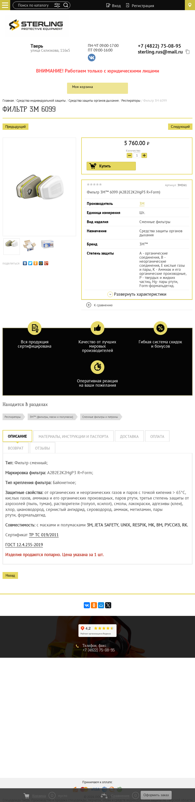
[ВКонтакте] (25, 262)
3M (141, 203)
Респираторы (13, 417)
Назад (10, 575)
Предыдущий (15, 127)
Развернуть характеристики (140, 294)
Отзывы (42, 448)
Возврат (15, 448)
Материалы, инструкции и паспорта (73, 436)
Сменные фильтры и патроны (100, 417)
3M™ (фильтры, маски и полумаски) (51, 417)
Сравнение (120, 796)
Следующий (180, 127)
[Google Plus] (47, 262)
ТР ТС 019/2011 (44, 535)
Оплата (157, 436)
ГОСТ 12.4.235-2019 (24, 544)
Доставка (129, 436)
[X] (108, 605)
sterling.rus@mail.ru (160, 51)
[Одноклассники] (36, 262)
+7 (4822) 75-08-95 (159, 46)
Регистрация (143, 5)
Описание (17, 436)
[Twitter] (31, 262)
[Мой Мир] (41, 262)
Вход (116, 5)
